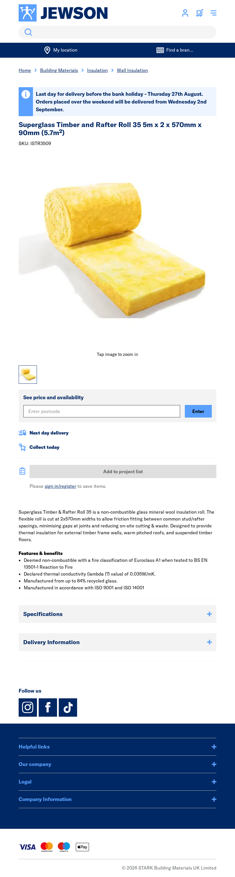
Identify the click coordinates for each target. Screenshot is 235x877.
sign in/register (60, 486)
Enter (198, 411)
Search (27, 32)
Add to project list (123, 471)
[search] (117, 32)
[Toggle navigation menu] (213, 13)
